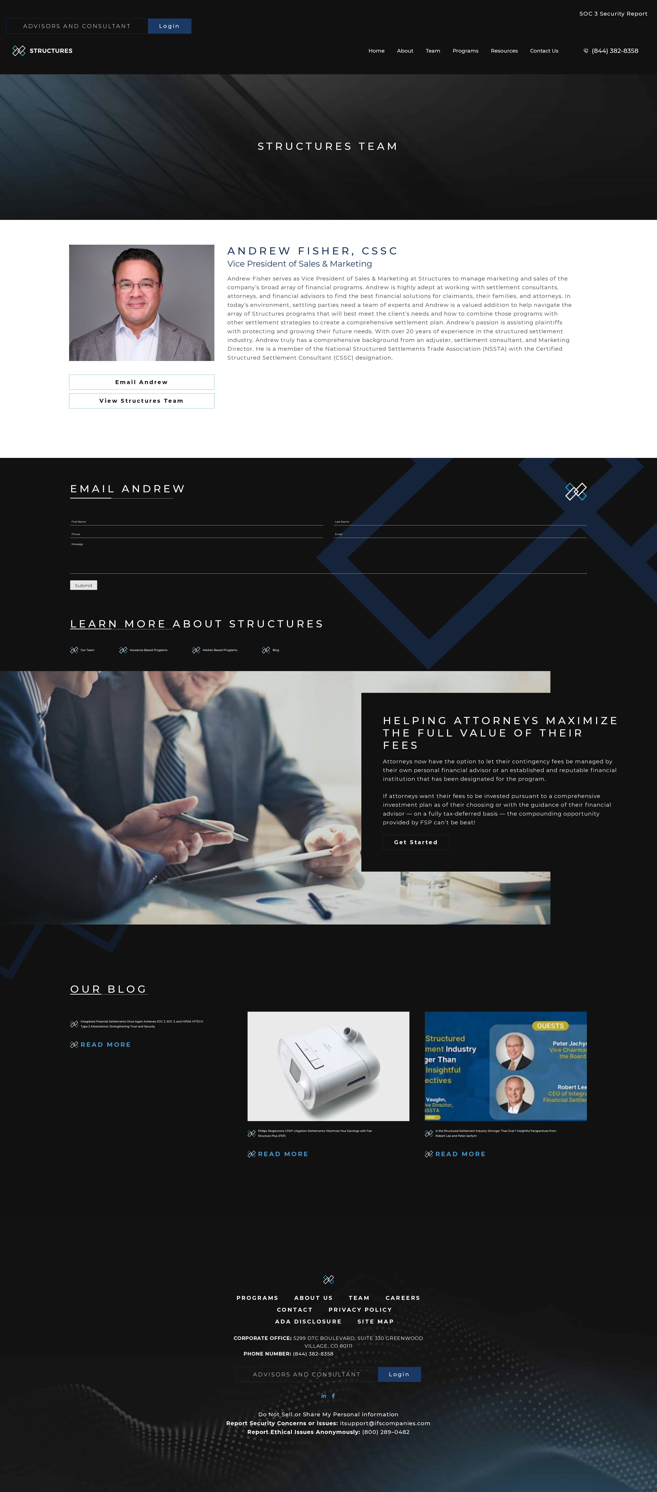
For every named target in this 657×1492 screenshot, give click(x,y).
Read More (142, 1047)
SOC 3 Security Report (613, 13)
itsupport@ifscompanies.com (328, 1423)
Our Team (87, 650)
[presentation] (329, 1066)
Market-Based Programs (220, 650)
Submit (83, 585)
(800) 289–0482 (328, 1432)
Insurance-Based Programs (149, 650)
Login (169, 26)
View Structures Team (141, 400)
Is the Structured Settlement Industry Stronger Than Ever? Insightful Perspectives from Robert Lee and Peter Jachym (495, 1133)
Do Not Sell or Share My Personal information (328, 1414)
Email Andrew (141, 382)
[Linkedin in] (323, 1396)
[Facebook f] (333, 1396)
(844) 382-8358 (289, 1354)
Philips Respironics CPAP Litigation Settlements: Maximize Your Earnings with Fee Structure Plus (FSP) (315, 1133)
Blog (276, 650)
